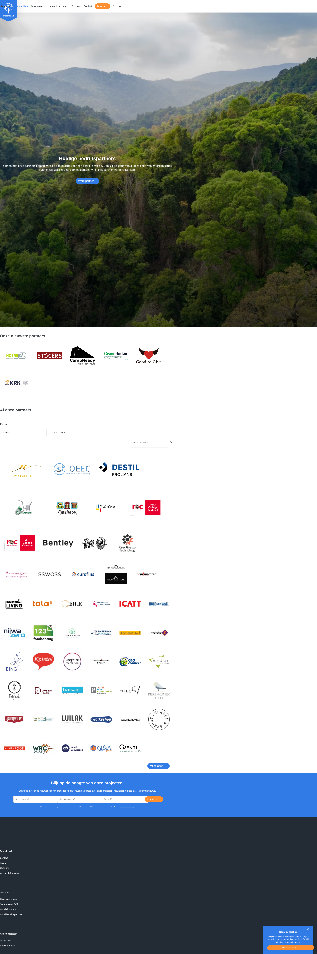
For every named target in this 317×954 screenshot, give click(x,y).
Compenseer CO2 (9, 904)
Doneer (101, 6)
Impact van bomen (59, 6)
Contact (88, 6)
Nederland (5, 940)
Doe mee (6, 6)
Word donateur (8, 909)
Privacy (3, 862)
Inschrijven (152, 799)
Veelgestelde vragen (10, 872)
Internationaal (7, 945)
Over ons (76, 6)
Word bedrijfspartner (11, 914)
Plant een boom (8, 899)
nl (114, 6)
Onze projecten (39, 6)
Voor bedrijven (20, 6)
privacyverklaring (127, 807)
